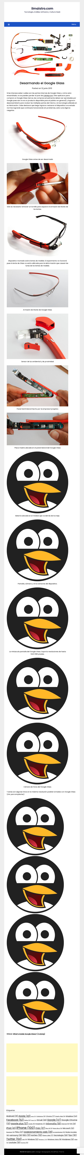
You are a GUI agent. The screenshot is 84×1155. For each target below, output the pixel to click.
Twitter (14, 1139)
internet (65, 1124)
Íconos (24, 1142)
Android (12, 1116)
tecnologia (61, 1135)
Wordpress (68, 1139)
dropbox (71, 1116)
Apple (25, 1116)
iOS (73, 1124)
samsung (16, 1135)
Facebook (15, 1119)
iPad (11, 1128)
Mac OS (49, 1128)
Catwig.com (48, 95)
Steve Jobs (48, 1135)
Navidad (10, 1132)
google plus (19, 1123)
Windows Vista (55, 1139)
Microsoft (68, 1128)
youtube (14, 1142)
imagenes (40, 1124)
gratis (32, 1124)
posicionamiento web (38, 1131)
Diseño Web (60, 1116)
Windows (33, 1139)
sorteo (36, 1135)
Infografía (53, 1123)
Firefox (27, 1120)
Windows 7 (43, 1139)
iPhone (25, 1128)
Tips (72, 1135)
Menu (74, 24)
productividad (59, 1132)
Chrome (50, 1116)
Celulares (41, 1116)
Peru (19, 1132)
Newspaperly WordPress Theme (53, 1152)
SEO (27, 1135)
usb (24, 1139)
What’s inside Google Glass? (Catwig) (29, 1034)
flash (33, 1120)
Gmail (42, 1120)
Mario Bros (57, 1128)
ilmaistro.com (42, 8)
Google (54, 1119)
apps (33, 1116)
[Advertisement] (42, 1057)
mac (40, 1128)
